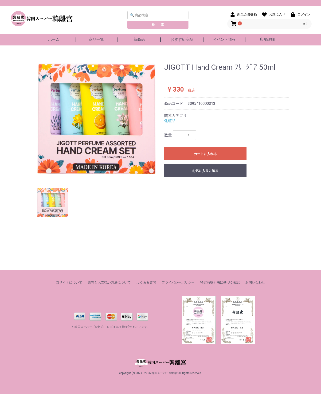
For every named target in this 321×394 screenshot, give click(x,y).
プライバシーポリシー (178, 282)
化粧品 (170, 120)
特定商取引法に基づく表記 (220, 282)
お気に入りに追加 (205, 171)
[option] (96, 122)
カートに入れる (205, 154)
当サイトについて (69, 282)
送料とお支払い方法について (109, 282)
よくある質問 (146, 282)
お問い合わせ (255, 282)
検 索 (158, 24)
